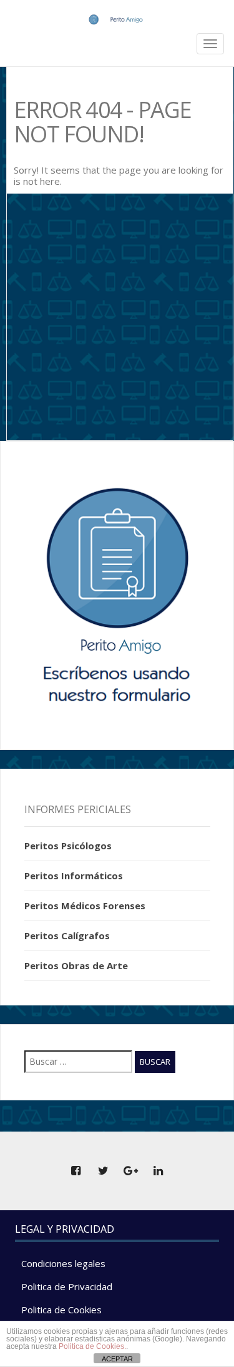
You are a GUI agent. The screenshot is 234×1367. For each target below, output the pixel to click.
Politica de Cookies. (92, 1346)
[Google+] (131, 1171)
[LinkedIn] (158, 1171)
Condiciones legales (63, 1263)
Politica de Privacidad (66, 1286)
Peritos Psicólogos (68, 845)
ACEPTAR (117, 1359)
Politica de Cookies (61, 1309)
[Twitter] (103, 1171)
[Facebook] (76, 1171)
